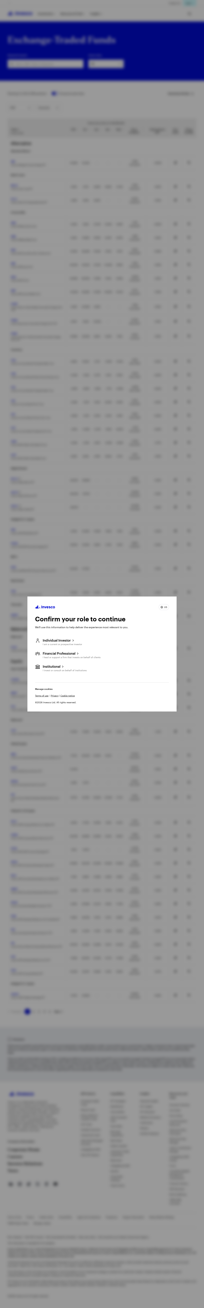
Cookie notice (67, 695)
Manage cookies (44, 689)
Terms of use (41, 695)
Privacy (54, 695)
